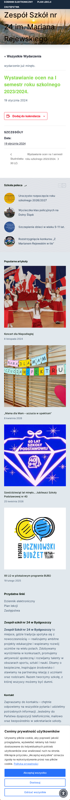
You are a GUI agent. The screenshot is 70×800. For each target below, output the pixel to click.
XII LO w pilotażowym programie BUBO (27, 575)
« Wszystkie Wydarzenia (22, 56)
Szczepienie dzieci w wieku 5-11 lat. (41, 227)
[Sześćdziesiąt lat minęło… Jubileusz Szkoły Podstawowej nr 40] (35, 455)
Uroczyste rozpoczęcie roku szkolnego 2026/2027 (36, 198)
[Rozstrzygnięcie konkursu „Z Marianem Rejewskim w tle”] (9, 241)
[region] (35, 762)
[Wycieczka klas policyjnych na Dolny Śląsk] (9, 212)
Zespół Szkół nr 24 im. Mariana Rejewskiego (30, 26)
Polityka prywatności (26, 763)
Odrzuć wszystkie (35, 792)
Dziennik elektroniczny (18, 2)
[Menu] (64, 26)
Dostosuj (35, 782)
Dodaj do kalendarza (26, 116)
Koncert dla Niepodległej (19, 333)
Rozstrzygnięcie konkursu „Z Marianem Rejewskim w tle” (37, 241)
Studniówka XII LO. (17, 161)
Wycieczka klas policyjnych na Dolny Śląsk (38, 212)
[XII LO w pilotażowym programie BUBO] (35, 538)
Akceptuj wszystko (35, 772)
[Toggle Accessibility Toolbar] (63, 793)
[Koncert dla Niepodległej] (35, 297)
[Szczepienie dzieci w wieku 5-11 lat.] (9, 227)
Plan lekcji (44, 2)
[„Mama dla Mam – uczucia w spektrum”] (35, 376)
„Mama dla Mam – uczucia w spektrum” (28, 413)
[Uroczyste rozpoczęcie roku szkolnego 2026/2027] (9, 198)
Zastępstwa (11, 7)
